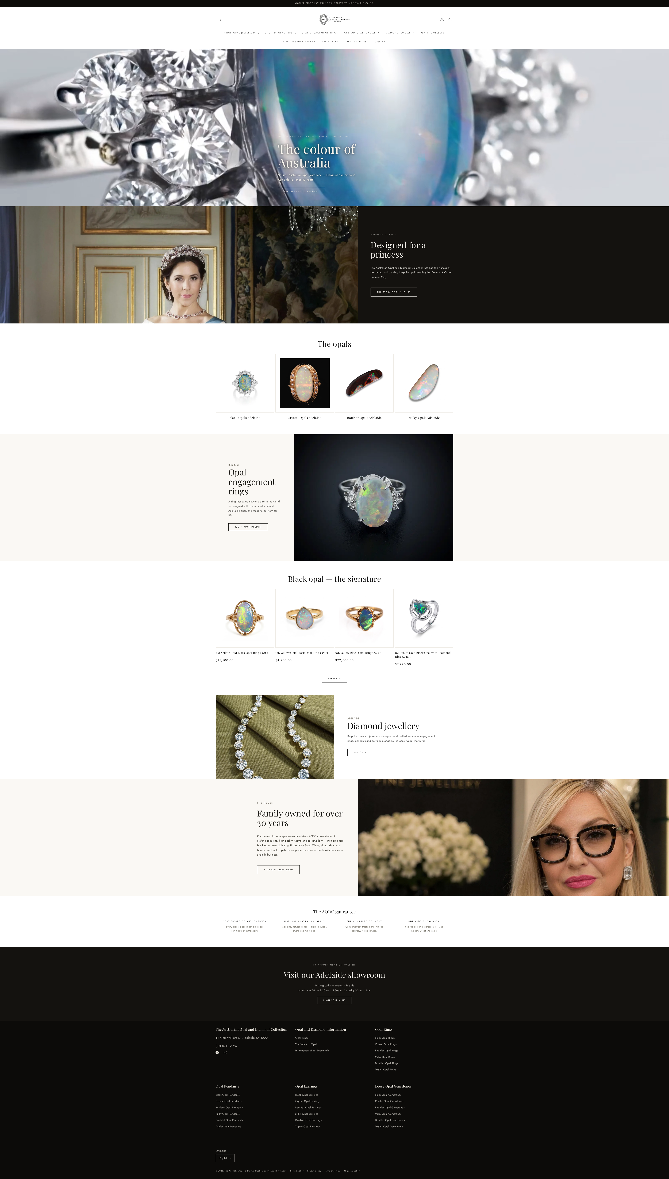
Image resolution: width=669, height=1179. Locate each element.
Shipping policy (352, 1170)
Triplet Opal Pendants (228, 1126)
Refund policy (297, 1170)
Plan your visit (334, 1000)
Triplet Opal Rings (385, 1070)
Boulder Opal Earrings (308, 1107)
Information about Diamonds (312, 1050)
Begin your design (248, 526)
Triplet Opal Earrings (307, 1126)
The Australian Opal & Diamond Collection (245, 1170)
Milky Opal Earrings (306, 1114)
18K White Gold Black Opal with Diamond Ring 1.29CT (423, 655)
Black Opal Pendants (228, 1095)
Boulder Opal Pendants (229, 1107)
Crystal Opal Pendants (229, 1101)
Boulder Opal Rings (386, 1050)
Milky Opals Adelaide (424, 418)
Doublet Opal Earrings (308, 1120)
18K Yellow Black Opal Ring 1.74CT (358, 653)
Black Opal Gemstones (388, 1095)
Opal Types (301, 1038)
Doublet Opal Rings (386, 1063)
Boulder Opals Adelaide (364, 418)
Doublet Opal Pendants (229, 1120)
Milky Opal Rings (385, 1057)
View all (334, 678)
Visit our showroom (278, 869)
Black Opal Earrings (306, 1095)
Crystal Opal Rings (386, 1044)
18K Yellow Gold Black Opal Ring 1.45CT (301, 653)
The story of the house (394, 292)
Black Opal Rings (385, 1038)
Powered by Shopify (277, 1170)
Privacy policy (314, 1170)
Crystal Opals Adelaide (304, 418)
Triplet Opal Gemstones (389, 1126)
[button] (220, 19)
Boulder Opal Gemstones (390, 1107)
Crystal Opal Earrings (307, 1101)
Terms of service (332, 1170)
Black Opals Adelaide (244, 418)
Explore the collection (301, 191)
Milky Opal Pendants (228, 1114)
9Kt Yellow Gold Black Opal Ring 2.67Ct (242, 653)
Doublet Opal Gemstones (390, 1120)
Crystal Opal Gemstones (389, 1101)
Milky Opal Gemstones (388, 1114)
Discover (360, 752)
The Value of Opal (306, 1044)
